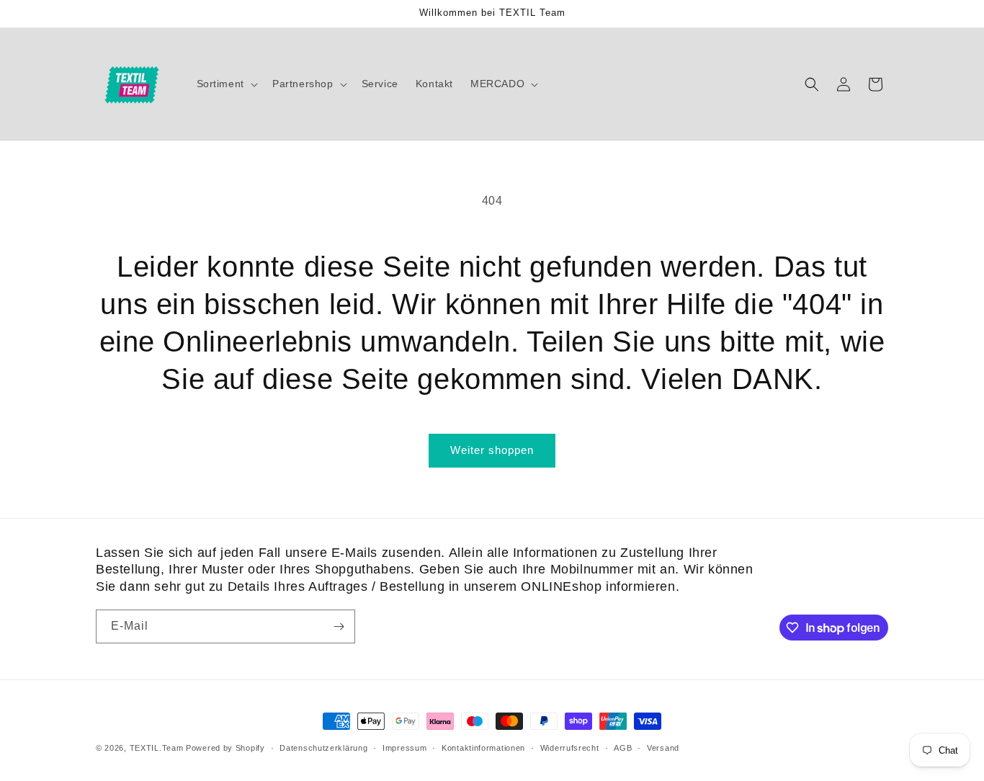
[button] (226, 83)
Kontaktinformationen (483, 748)
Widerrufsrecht (569, 748)
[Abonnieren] (338, 626)
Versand (663, 748)
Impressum (404, 748)
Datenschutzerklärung (323, 748)
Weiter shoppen (492, 450)
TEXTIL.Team (157, 748)
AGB (623, 748)
